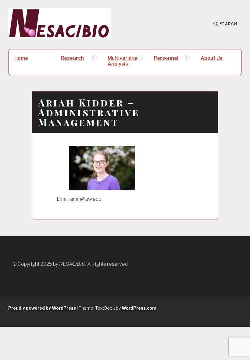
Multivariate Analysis (122, 61)
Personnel (166, 58)
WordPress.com (139, 308)
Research (72, 58)
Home (21, 58)
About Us (212, 58)
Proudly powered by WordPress (42, 308)
